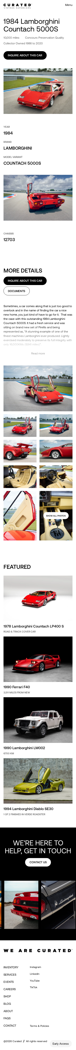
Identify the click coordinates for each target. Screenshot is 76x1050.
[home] (18, 4)
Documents (16, 291)
